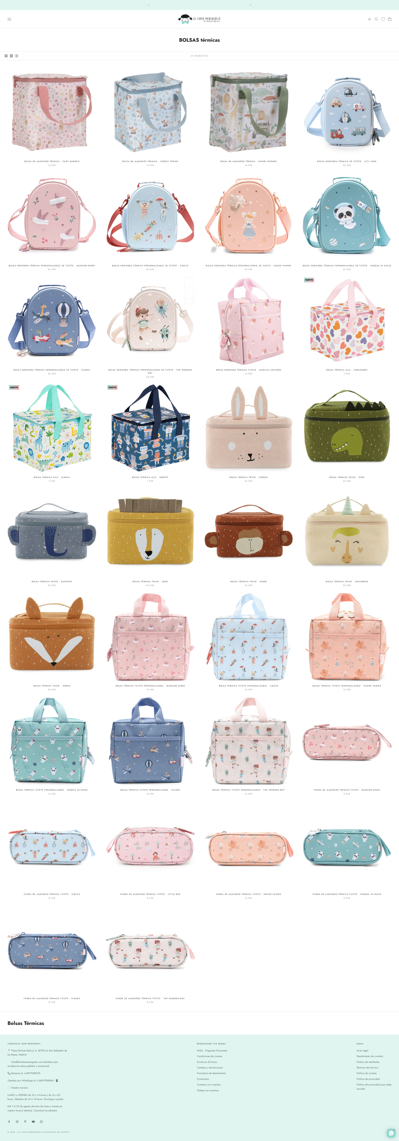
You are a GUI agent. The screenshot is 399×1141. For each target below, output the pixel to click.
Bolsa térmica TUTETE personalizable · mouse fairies (347, 685)
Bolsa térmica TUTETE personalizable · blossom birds (150, 685)
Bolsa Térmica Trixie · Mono (249, 581)
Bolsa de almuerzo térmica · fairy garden (51, 161)
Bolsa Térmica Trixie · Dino (347, 477)
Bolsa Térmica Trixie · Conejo (249, 477)
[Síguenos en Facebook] (9, 1121)
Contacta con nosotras (208, 1084)
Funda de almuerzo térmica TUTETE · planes (52, 998)
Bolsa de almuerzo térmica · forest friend (150, 161)
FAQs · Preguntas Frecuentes (212, 1050)
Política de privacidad (368, 1079)
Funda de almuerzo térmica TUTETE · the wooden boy (150, 998)
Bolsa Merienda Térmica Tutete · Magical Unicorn (248, 370)
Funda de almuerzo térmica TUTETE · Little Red (150, 894)
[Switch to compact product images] (16, 56)
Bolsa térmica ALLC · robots (150, 477)
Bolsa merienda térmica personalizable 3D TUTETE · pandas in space (347, 265)
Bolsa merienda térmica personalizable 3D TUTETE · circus (150, 265)
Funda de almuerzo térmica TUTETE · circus (52, 894)
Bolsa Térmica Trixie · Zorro (52, 685)
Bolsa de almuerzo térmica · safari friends (248, 161)
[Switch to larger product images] (6, 56)
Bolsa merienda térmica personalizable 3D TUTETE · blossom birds (52, 265)
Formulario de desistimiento (211, 1073)
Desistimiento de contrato (370, 1056)
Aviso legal (362, 1050)
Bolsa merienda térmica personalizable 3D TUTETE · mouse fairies (248, 265)
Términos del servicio (367, 1067)
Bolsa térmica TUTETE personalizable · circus (248, 685)
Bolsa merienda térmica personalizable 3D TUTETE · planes (52, 370)
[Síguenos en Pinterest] (25, 1121)
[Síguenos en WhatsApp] (41, 1121)
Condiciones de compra (209, 1056)
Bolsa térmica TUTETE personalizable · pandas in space (52, 790)
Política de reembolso (368, 1062)
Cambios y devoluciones (210, 1067)
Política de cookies (367, 1073)
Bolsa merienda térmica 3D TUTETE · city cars (347, 161)
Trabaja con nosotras (208, 1090)
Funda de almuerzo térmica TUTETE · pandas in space (347, 894)
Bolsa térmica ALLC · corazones (347, 370)
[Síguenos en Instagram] (17, 1121)
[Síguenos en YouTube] (33, 1121)
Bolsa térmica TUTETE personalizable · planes (150, 790)
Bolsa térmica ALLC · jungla (52, 477)
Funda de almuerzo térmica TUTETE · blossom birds (347, 790)
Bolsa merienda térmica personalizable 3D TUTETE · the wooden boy (150, 371)
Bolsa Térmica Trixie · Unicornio (347, 581)
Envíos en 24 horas (207, 1062)
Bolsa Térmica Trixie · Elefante (52, 581)
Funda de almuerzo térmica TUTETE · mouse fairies (248, 894)
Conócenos (203, 1079)
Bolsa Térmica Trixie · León (150, 581)
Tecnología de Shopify (56, 1132)
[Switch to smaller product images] (11, 56)
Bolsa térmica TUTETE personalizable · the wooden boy (248, 790)
